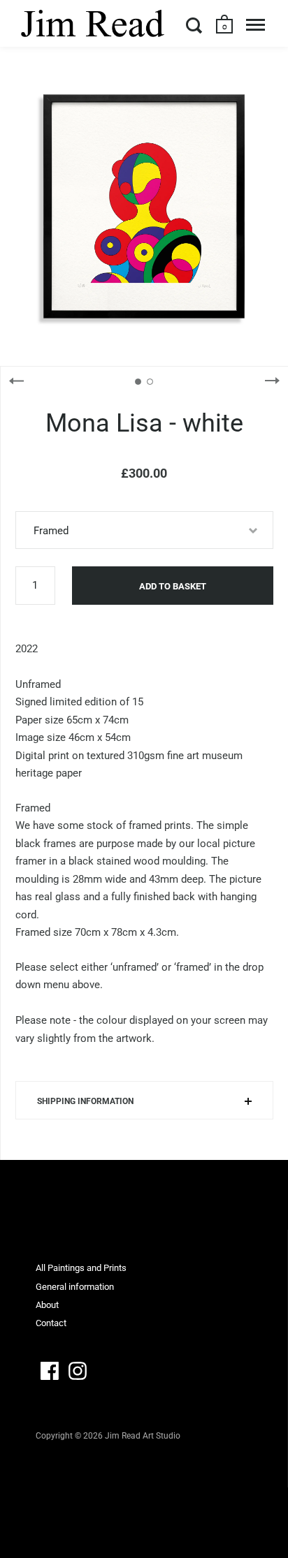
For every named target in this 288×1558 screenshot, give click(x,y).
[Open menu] (255, 25)
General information (75, 1286)
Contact (51, 1323)
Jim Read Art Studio (142, 1436)
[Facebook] (50, 1371)
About (47, 1305)
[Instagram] (78, 1371)
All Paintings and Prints (81, 1268)
